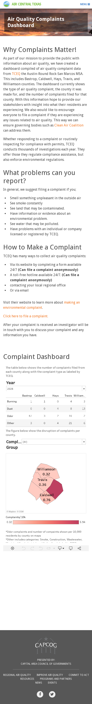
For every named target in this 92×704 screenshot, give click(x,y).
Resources (27, 678)
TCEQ (16, 74)
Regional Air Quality (17, 675)
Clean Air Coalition (68, 125)
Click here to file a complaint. (25, 316)
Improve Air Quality (50, 675)
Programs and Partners (56, 678)
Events (52, 682)
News (38, 682)
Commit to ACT (79, 675)
